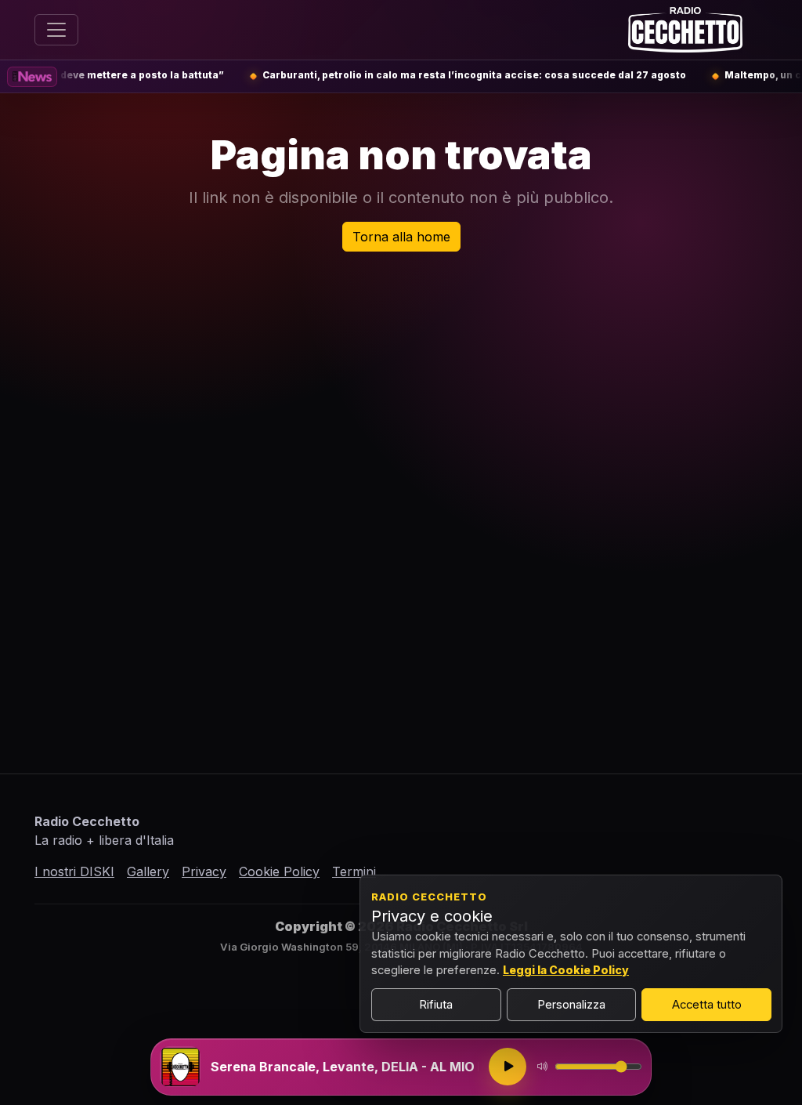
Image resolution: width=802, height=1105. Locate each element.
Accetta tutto (707, 1005)
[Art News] (32, 77)
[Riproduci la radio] (507, 1066)
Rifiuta (436, 1005)
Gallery (148, 871)
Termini (354, 871)
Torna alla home (401, 237)
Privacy (204, 871)
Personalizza (571, 1005)
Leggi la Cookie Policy (566, 969)
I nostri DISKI (74, 871)
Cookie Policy (279, 871)
